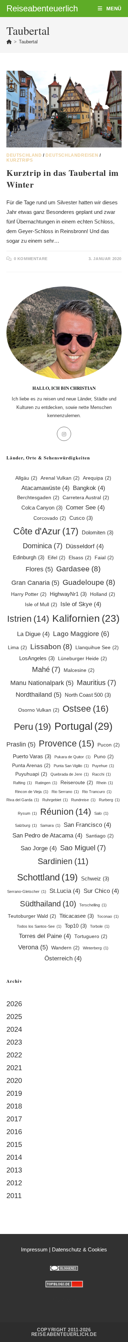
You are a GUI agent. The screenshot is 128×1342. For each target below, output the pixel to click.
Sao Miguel (83, 848)
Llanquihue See (97, 647)
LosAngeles (37, 658)
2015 (14, 1144)
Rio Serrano (65, 791)
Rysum (27, 813)
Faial (104, 557)
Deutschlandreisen (72, 155)
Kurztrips (19, 160)
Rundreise (83, 800)
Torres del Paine (45, 936)
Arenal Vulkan (60, 478)
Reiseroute (76, 782)
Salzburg (26, 825)
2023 (14, 1042)
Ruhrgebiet (55, 800)
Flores (39, 569)
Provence (66, 743)
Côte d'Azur (46, 531)
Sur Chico (101, 891)
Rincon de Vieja (31, 791)
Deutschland (24, 155)
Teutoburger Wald (32, 916)
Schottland (47, 877)
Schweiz (95, 878)
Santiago (100, 836)
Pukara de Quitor (72, 757)
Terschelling (93, 905)
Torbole (100, 926)
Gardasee (78, 569)
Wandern (65, 947)
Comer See (85, 507)
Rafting (22, 783)
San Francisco (87, 824)
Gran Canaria (35, 582)
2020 (14, 1080)
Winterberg (95, 948)
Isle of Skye (80, 604)
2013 (14, 1170)
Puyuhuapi (31, 774)
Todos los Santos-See (39, 926)
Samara (50, 825)
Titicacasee (76, 916)
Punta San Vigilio (71, 766)
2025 (14, 1016)
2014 (14, 1157)
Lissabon (51, 646)
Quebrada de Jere (69, 774)
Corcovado (49, 518)
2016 (14, 1132)
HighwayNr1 (68, 594)
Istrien (28, 619)
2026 (14, 1004)
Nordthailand (39, 694)
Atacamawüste (45, 488)
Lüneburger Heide (82, 658)
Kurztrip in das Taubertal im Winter (62, 178)
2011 (14, 1196)
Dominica (43, 546)
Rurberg (109, 800)
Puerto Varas (32, 756)
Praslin (21, 744)
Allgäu (26, 478)
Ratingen (46, 783)
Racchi (101, 774)
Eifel (56, 557)
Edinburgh (28, 557)
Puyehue (103, 766)
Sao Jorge (39, 848)
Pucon (108, 745)
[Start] (9, 41)
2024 (14, 1029)
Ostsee (85, 708)
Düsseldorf (85, 546)
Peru (32, 726)
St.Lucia (64, 891)
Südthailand (48, 903)
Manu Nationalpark (42, 682)
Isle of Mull (41, 604)
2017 (14, 1119)
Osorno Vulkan (38, 710)
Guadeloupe (89, 582)
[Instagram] (64, 434)
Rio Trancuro (97, 791)
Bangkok (89, 488)
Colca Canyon (42, 508)
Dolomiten (97, 532)
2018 (14, 1106)
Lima (17, 647)
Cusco (81, 518)
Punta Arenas (31, 765)
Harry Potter (29, 594)
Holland (102, 594)
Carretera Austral (86, 497)
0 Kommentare (31, 259)
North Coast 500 (88, 695)
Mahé (46, 669)
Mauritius (96, 682)
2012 (14, 1183)
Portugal (83, 726)
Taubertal (28, 41)
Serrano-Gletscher (26, 891)
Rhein (104, 783)
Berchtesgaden (38, 497)
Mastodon (64, 1300)
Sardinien (63, 861)
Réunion (65, 811)
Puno (104, 756)
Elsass (80, 557)
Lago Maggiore (81, 633)
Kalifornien (85, 618)
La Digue (33, 634)
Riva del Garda (22, 800)
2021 (14, 1068)
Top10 (76, 926)
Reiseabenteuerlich (42, 8)
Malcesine (79, 670)
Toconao (108, 916)
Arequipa (97, 478)
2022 (14, 1055)
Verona (33, 947)
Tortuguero (90, 936)
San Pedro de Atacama (47, 835)
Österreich (63, 958)
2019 (14, 1093)
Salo (101, 813)
